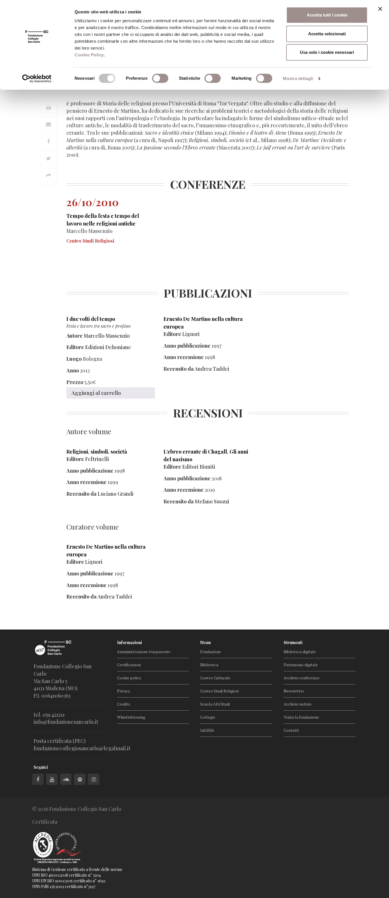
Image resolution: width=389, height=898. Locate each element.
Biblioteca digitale (300, 651)
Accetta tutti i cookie (327, 15)
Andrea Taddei (212, 368)
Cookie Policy (89, 54)
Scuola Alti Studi (215, 704)
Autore (74, 335)
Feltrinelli (97, 459)
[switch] (160, 78)
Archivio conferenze (302, 677)
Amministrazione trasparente (143, 651)
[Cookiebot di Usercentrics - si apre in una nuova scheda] (37, 78)
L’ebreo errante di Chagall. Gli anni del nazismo (205, 455)
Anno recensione (183, 357)
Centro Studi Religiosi (219, 691)
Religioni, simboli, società (96, 451)
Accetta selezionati (327, 33)
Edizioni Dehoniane (108, 347)
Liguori (191, 334)
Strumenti (293, 642)
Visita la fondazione (301, 717)
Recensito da (178, 368)
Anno (72, 370)
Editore (75, 347)
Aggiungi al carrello (96, 392)
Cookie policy (129, 677)
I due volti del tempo (90, 318)
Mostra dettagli (298, 78)
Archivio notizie (298, 704)
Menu (205, 642)
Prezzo (74, 382)
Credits (123, 704)
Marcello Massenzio (107, 335)
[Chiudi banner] (380, 9)
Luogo (74, 358)
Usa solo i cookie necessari (327, 52)
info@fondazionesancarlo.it (66, 721)
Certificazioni (129, 664)
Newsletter (294, 691)
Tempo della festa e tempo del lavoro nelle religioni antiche (102, 219)
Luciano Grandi (116, 493)
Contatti (291, 730)
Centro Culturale (215, 677)
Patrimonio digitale (301, 664)
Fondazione (210, 651)
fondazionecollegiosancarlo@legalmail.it (82, 748)
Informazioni (129, 642)
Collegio (207, 717)
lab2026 (207, 730)
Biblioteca (209, 664)
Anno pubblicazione (186, 345)
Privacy (123, 691)
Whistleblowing (131, 717)
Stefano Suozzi (212, 501)
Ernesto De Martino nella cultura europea (203, 322)
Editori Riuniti (198, 466)
